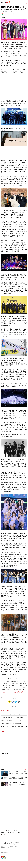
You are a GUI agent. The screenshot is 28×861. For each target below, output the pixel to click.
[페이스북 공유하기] (12, 701)
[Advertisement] (11, 807)
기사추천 (14, 706)
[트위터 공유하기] (15, 701)
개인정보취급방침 (14, 830)
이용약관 (7, 830)
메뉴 (26, 3)
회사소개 (2, 830)
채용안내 (13, 832)
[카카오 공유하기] (9, 701)
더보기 (25, 754)
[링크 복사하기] (18, 701)
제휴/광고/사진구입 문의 (6, 832)
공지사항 (18, 832)
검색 (24, 3)
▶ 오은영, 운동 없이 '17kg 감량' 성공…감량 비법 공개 (13, 689)
